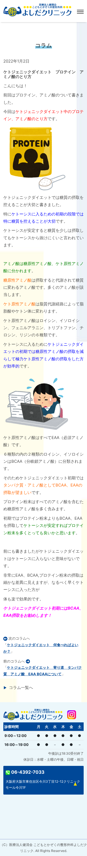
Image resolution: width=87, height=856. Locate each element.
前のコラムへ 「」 (42, 667)
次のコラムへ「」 (40, 645)
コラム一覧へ (21, 687)
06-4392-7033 (27, 772)
